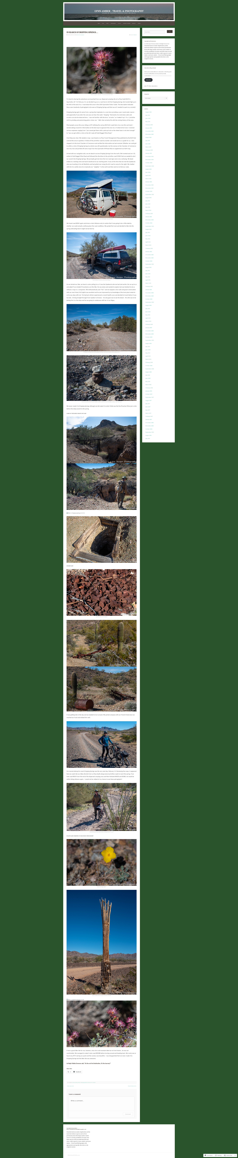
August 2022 (148, 229)
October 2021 (148, 261)
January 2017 (148, 419)
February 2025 (149, 150)
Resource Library (126, 23)
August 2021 (148, 267)
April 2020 (147, 318)
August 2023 (148, 197)
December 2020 (149, 292)
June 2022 (147, 235)
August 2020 (148, 305)
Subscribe (148, 80)
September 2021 (149, 264)
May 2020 (147, 315)
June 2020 (147, 311)
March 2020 (148, 321)
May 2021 (147, 277)
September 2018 (149, 368)
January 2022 (148, 251)
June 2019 (147, 349)
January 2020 (148, 327)
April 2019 (147, 356)
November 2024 (149, 159)
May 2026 (147, 121)
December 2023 (149, 185)
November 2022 (149, 219)
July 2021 (147, 270)
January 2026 (148, 128)
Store (107, 23)
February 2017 (149, 416)
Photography (113, 23)
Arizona (73, 1082)
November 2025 (149, 134)
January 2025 (148, 153)
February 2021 (149, 286)
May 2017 (147, 410)
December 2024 (149, 156)
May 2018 (147, 381)
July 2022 (147, 232)
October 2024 (148, 162)
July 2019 (147, 346)
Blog (103, 23)
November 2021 (149, 258)
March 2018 (148, 384)
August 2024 (148, 169)
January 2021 (148, 289)
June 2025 (147, 143)
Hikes (79, 1082)
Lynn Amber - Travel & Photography (119, 11)
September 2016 (149, 432)
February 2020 (149, 324)
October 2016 (148, 429)
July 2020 (147, 308)
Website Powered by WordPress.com (74, 1155)
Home (99, 23)
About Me (133, 23)
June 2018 (147, 378)
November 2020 (149, 296)
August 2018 (148, 372)
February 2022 (149, 248)
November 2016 (149, 425)
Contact (139, 23)
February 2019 (149, 362)
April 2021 (147, 280)
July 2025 (147, 140)
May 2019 (147, 353)
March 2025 (148, 147)
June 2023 (147, 204)
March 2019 (148, 359)
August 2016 (148, 435)
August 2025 (148, 137)
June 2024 (147, 172)
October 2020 (148, 299)
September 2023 (149, 194)
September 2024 (149, 166)
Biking (76, 1082)
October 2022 (148, 223)
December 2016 (149, 422)
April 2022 (147, 242)
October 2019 (148, 337)
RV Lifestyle (93, 1082)
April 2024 (147, 175)
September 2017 (149, 397)
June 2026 (147, 118)
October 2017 (148, 394)
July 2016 (147, 438)
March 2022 (148, 245)
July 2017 (147, 403)
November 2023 (149, 188)
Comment (128, 1114)
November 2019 (149, 334)
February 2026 (149, 124)
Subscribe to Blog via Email (150, 67)
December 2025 (149, 131)
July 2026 (147, 115)
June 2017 (147, 406)
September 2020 (149, 302)
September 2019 (149, 340)
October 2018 (148, 365)
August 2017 (148, 400)
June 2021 (147, 273)
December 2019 (149, 330)
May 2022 (147, 238)
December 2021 (149, 254)
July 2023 (147, 200)
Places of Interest (88, 1082)
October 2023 (148, 191)
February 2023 (149, 213)
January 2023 (148, 216)
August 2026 (148, 112)
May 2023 (147, 207)
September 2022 (149, 226)
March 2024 (148, 178)
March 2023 (148, 210)
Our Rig (119, 23)
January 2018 (148, 391)
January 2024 (148, 181)
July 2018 (147, 375)
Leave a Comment (134, 34)
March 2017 (148, 413)
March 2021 (148, 283)
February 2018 (149, 388)
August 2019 (148, 343)
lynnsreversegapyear (80, 34)
